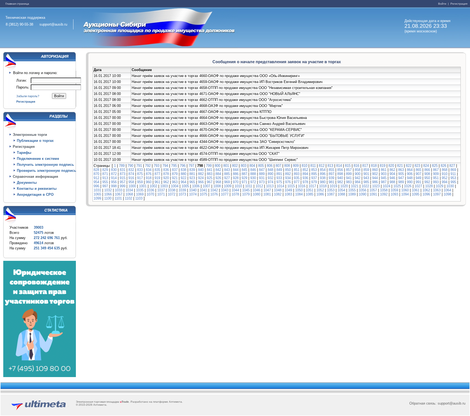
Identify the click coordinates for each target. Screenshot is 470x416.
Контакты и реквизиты (37, 188)
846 (253, 170)
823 (417, 166)
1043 (224, 190)
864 (410, 170)
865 (418, 170)
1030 (450, 186)
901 (366, 174)
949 (418, 178)
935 (296, 178)
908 (427, 174)
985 (366, 182)
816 (356, 166)
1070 (150, 194)
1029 (439, 186)
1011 (248, 186)
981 (331, 182)
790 (130, 166)
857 (349, 170)
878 (166, 174)
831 (122, 170)
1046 (256, 190)
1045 (246, 190)
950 (427, 178)
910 (444, 174)
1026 (408, 186)
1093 (394, 194)
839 (192, 170)
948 (410, 178)
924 (201, 178)
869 (453, 170)
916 (131, 178)
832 (131, 170)
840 (201, 170)
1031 (97, 190)
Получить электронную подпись (45, 165)
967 (209, 182)
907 (418, 174)
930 (253, 178)
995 (453, 182)
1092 (384, 194)
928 (236, 178)
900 (357, 174)
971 (244, 182)
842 (218, 170)
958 (131, 182)
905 (401, 174)
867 (436, 170)
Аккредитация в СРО (35, 194)
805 (261, 166)
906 (410, 174)
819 (382, 166)
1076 (214, 194)
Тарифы (24, 153)
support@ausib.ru (53, 24)
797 (191, 166)
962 (166, 182)
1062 (426, 190)
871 (105, 174)
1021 (354, 186)
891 (279, 174)
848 (270, 170)
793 (156, 166)
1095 (415, 194)
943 (366, 178)
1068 (129, 194)
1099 (97, 198)
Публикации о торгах (35, 141)
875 (140, 174)
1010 (238, 186)
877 (157, 174)
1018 (323, 186)
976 (288, 182)
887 (244, 174)
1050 (299, 190)
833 (140, 170)
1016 (301, 186)
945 (383, 178)
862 (392, 170)
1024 (386, 186)
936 (305, 178)
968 (218, 182)
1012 (259, 186)
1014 (280, 186)
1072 (171, 194)
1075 (203, 194)
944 (375, 178)
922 (183, 178)
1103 (139, 198)
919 (157, 178)
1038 (171, 190)
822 (409, 166)
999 (122, 186)
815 (348, 166)
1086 (320, 194)
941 (349, 178)
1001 (143, 186)
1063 (437, 190)
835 (157, 170)
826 (443, 166)
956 (114, 182)
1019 (333, 186)
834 (148, 170)
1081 (267, 194)
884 (218, 174)
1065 (97, 194)
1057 (373, 190)
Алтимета (175, 401)
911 (453, 174)
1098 (447, 194)
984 (357, 182)
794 (165, 166)
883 (209, 174)
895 (314, 174)
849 (279, 170)
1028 (429, 186)
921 (175, 178)
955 (105, 182)
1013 (270, 186)
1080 (256, 194)
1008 (217, 186)
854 (323, 170)
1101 (118, 198)
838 (183, 170)
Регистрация (458, 3)
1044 (235, 190)
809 (296, 166)
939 (331, 178)
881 (192, 174)
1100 (108, 198)
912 (96, 178)
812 (321, 166)
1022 (365, 186)
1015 (291, 186)
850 (288, 170)
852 (305, 170)
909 (436, 174)
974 (270, 182)
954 (96, 182)
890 (270, 174)
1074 (193, 194)
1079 (246, 194)
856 (340, 170)
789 (122, 166)
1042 (214, 190)
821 (400, 166)
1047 (267, 190)
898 (340, 174)
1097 (437, 194)
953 (453, 178)
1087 (331, 194)
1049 (288, 190)
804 (252, 166)
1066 (108, 194)
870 (96, 174)
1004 (174, 186)
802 (235, 166)
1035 (140, 190)
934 (288, 178)
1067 (118, 194)
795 (174, 166)
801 (226, 166)
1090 (362, 194)
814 (339, 166)
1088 (341, 194)
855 (331, 170)
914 (114, 178)
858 (357, 170)
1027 (418, 186)
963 (175, 182)
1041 (203, 190)
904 (392, 174)
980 (323, 182)
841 (209, 170)
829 (105, 170)
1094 (405, 194)
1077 (224, 194)
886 (236, 174)
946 (392, 178)
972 (253, 182)
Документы (27, 183)
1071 (161, 194)
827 (452, 166)
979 (314, 182)
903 (383, 174)
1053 (331, 190)
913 (105, 178)
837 (175, 170)
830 (114, 170)
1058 (384, 190)
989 (401, 182)
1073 (182, 194)
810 (304, 166)
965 (192, 182)
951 (436, 178)
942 (357, 178)
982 (340, 182)
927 (227, 178)
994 (444, 182)
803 (243, 166)
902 (375, 174)
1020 (344, 186)
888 (253, 174)
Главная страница (17, 3)
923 (192, 178)
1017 (312, 186)
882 (201, 174)
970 (236, 182)
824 (426, 166)
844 (236, 170)
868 (444, 170)
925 (209, 178)
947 (401, 178)
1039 (182, 190)
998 (114, 186)
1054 (341, 190)
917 (140, 178)
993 (436, 182)
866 (427, 170)
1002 (153, 186)
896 (323, 174)
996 (96, 186)
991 (418, 182)
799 (209, 166)
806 (270, 166)
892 (288, 174)
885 (227, 174)
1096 (426, 194)
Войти (442, 3)
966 (201, 182)
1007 (206, 186)
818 (374, 166)
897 (331, 174)
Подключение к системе (38, 159)
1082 (278, 194)
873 (122, 174)
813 (330, 166)
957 (122, 182)
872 (114, 174)
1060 (405, 190)
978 (305, 182)
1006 (196, 186)
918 (148, 178)
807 (278, 166)
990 (410, 182)
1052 (320, 190)
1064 (447, 190)
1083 (288, 194)
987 (383, 182)
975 (279, 182)
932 (270, 178)
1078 (235, 194)
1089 (352, 194)
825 (435, 166)
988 (392, 182)
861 (383, 170)
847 (262, 170)
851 (296, 170)
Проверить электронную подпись (46, 171)
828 (96, 170)
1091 (373, 194)
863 (401, 170)
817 (365, 166)
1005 (185, 186)
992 (427, 182)
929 (244, 178)
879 (175, 174)
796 (182, 166)
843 (227, 170)
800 (217, 166)
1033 (118, 190)
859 (366, 170)
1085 (309, 194)
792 (148, 166)
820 (391, 166)
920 (166, 178)
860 (375, 170)
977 (296, 182)
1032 (108, 190)
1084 (299, 194)
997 (105, 186)
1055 (352, 190)
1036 (150, 190)
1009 (227, 186)
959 (140, 182)
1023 (376, 186)
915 (122, 178)
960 (148, 182)
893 (296, 174)
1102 (128, 198)
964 (183, 182)
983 (349, 182)
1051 (309, 190)
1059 (394, 190)
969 (227, 182)
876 (148, 174)
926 (218, 178)
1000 (132, 186)
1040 (193, 190)
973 (262, 182)
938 (323, 178)
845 (244, 170)
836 (166, 170)
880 (183, 174)
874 (131, 174)
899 (349, 174)
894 (305, 174)
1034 (129, 190)
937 (314, 178)
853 (314, 170)
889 (262, 174)
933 (279, 178)
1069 (140, 194)
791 (139, 166)
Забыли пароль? (27, 96)
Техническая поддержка (25, 18)
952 (444, 178)
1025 (397, 186)
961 (157, 182)
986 (375, 182)
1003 (164, 186)
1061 (415, 190)
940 (340, 178)
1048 (278, 190)
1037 (161, 190)
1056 (362, 190)
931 (262, 178)
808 (287, 166)
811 (313, 166)
